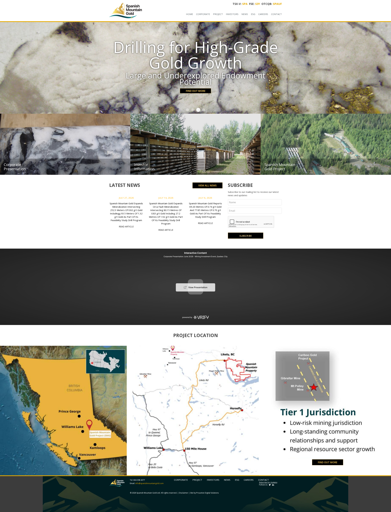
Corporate (203, 14)
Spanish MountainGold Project (280, 166)
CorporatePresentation (15, 166)
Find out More (195, 75)
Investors (232, 14)
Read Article (126, 226)
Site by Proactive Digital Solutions (204, 493)
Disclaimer (183, 493)
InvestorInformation (144, 166)
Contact (276, 14)
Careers (263, 14)
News (244, 14)
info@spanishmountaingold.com (149, 483)
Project (218, 14)
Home (189, 14)
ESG (253, 14)
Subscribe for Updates (268, 482)
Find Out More (327, 462)
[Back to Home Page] (135, 10)
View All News (207, 185)
